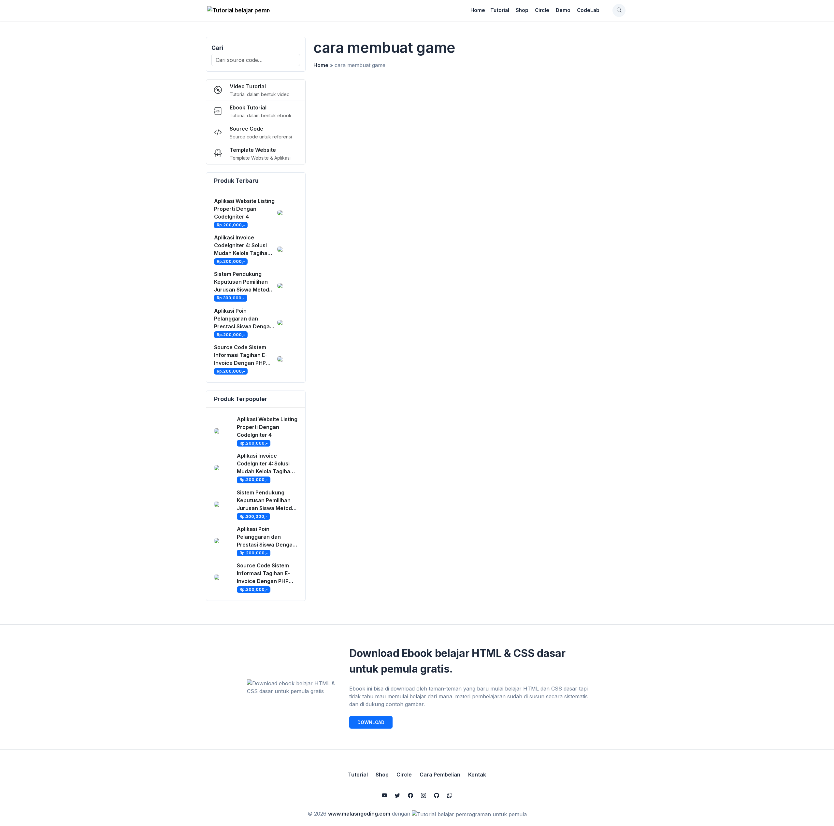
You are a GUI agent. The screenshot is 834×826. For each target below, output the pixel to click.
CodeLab (588, 10)
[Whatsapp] (449, 795)
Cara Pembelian (440, 774)
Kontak (477, 774)
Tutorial (499, 10)
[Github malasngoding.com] (436, 795)
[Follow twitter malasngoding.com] (397, 795)
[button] (619, 10)
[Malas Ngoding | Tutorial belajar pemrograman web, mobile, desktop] (238, 10)
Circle (542, 10)
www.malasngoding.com (359, 813)
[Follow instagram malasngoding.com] (423, 795)
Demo (563, 10)
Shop (522, 10)
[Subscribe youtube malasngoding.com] (384, 795)
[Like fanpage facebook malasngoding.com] (410, 795)
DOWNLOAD (370, 722)
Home (477, 10)
